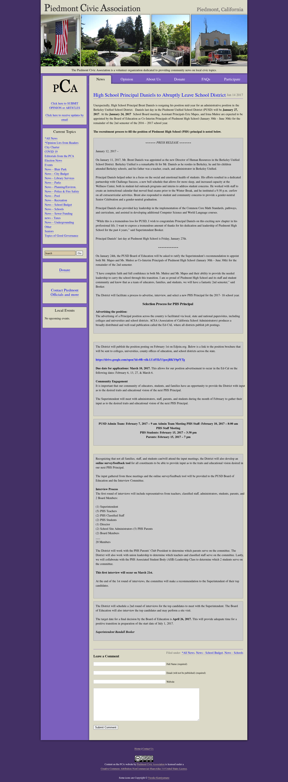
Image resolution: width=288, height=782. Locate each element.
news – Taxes (53, 218)
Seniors (49, 231)
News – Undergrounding (59, 222)
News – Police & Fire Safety (62, 191)
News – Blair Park (56, 169)
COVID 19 (51, 151)
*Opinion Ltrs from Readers (61, 143)
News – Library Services (59, 178)
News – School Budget (58, 205)
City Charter (52, 147)
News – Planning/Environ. (60, 187)
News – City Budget (57, 174)
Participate (232, 78)
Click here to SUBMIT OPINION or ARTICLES (64, 105)
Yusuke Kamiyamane (158, 777)
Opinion (127, 78)
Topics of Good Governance (61, 236)
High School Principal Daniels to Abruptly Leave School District (159, 94)
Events (49, 165)
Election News (53, 160)
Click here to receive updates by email (65, 117)
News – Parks (53, 182)
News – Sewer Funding (59, 213)
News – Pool (52, 196)
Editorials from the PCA (59, 156)
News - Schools (234, 653)
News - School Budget (209, 653)
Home (138, 748)
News (100, 78)
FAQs (206, 78)
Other (48, 227)
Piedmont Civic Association (151, 764)
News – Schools (54, 209)
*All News (51, 138)
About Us (153, 78)
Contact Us (147, 748)
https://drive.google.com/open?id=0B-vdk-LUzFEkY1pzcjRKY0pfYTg (140, 359)
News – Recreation (56, 200)
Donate (64, 269)
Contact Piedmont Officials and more (65, 292)
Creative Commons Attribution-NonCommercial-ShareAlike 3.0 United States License (144, 768)
